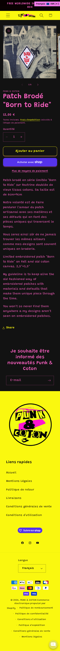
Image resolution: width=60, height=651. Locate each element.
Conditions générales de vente (29, 506)
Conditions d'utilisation (24, 515)
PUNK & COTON (28, 600)
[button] (8, 15)
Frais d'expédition (30, 120)
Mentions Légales (19, 481)
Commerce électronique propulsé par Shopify (28, 604)
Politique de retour (20, 489)
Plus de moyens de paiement (30, 171)
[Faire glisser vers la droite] (37, 84)
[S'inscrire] (49, 380)
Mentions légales (32, 637)
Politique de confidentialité (31, 614)
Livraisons (13, 498)
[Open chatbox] (53, 644)
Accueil (11, 472)
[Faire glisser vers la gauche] (22, 84)
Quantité (9, 129)
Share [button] (10, 327)
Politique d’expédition (32, 625)
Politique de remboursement (36, 608)
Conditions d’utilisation (32, 619)
